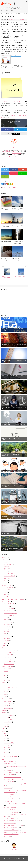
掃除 (5, 633)
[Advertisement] (9, 302)
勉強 (5, 735)
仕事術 (3, 645)
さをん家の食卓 (8, 770)
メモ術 (6, 724)
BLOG (5, 562)
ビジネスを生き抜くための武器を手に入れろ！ (13, 599)
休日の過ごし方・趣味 (7, 666)
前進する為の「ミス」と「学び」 (12, 820)
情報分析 (6, 578)
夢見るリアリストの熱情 (10, 823)
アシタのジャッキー (9, 781)
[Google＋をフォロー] (7, 184)
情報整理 (4, 712)
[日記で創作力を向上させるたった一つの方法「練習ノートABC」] (14, 543)
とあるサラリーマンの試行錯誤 (12, 772)
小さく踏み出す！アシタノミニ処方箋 (16, 19)
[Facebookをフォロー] (4, 184)
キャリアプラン (8, 703)
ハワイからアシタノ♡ (9, 809)
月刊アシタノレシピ (9, 661)
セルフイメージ (6, 187)
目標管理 (6, 752)
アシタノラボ (7, 788)
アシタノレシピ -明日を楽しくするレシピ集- (15, 858)
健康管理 (4, 682)
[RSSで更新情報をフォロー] (12, 184)
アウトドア (7, 668)
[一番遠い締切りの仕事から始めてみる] (6, 218)
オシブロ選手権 (8, 654)
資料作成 (6, 569)
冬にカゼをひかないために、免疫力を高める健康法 (14, 408)
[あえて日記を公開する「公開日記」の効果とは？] (14, 465)
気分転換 (6, 691)
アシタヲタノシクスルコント (11, 799)
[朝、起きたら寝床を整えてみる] (6, 251)
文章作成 (6, 566)
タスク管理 (7, 745)
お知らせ (4, 557)
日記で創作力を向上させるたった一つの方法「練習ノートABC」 (14, 548)
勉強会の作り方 (8, 564)
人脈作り (6, 705)
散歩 (5, 675)
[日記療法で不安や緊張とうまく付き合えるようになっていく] (14, 496)
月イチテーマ (7, 659)
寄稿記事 (4, 710)
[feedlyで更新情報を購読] (9, 184)
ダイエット (7, 685)
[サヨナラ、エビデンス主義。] (14, 527)
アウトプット (5, 559)
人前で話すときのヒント (10, 818)
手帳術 (6, 726)
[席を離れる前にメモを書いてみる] (6, 201)
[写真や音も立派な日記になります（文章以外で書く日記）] (14, 387)
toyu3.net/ (24, 159)
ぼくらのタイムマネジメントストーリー (14, 779)
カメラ (6, 671)
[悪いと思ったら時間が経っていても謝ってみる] (17, 201)
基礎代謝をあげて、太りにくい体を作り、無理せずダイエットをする (14, 345)
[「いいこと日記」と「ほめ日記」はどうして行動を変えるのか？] (14, 449)
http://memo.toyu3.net (16, 153)
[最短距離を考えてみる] (6, 234)
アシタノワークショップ (10, 652)
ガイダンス (5, 580)
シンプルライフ (8, 627)
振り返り (6, 749)
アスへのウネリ (8, 801)
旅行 (5, 677)
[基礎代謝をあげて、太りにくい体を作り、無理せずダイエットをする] (14, 340)
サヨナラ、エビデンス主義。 (9, 533)
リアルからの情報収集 (9, 576)
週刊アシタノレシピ (9, 664)
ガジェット (5, 582)
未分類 (3, 731)
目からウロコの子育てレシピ (11, 830)
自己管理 (6, 640)
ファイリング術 (8, 719)
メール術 (6, 590)
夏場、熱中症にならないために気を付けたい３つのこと (14, 361)
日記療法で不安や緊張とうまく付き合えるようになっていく (14, 501)
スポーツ (6, 673)
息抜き (6, 689)
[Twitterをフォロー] (2, 184)
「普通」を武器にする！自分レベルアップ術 (15, 766)
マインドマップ (8, 722)
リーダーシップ (8, 615)
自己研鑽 (4, 733)
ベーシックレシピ (6, 636)
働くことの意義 (8, 708)
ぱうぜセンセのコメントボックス (12, 777)
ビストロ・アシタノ (9, 657)
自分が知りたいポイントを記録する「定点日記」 (14, 424)
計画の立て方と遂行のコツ (10, 756)
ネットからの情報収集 (9, 573)
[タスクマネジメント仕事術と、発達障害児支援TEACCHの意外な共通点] (14, 512)
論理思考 (6, 619)
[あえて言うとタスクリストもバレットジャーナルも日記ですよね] (14, 480)
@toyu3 (6, 150)
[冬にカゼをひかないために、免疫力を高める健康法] (14, 402)
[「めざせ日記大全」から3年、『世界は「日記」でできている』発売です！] (14, 324)
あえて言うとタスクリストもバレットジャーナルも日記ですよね (14, 486)
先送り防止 (7, 747)
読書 (5, 738)
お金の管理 (7, 624)
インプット (5, 571)
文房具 (3, 728)
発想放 (6, 617)
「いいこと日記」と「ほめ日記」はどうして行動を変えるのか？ (14, 455)
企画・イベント (6, 647)
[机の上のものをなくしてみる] (17, 251)
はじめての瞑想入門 (9, 774)
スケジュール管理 (8, 743)
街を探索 (6, 680)
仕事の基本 (5, 643)
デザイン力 (7, 606)
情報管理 (6, 638)
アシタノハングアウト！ (10, 650)
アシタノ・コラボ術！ (9, 794)
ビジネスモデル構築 (9, 608)
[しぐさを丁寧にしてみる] (5, 173)
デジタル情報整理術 (9, 715)
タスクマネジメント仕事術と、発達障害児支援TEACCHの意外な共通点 (13, 517)
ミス (11, 187)
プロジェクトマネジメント (10, 613)
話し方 (6, 596)
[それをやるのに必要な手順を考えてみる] (17, 234)
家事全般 (6, 631)
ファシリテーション (9, 587)
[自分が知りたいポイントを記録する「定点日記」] (14, 418)
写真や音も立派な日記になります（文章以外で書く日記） (14, 392)
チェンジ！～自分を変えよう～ (12, 807)
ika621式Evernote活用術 (10, 763)
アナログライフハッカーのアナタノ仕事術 (14, 803)
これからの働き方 (8, 701)
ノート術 (6, 717)
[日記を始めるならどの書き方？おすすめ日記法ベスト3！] (14, 371)
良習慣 (14, 187)
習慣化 (6, 754)
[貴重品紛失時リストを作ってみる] (17, 218)
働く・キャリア (6, 698)
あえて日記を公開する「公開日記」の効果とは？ (14, 471)
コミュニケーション (7, 585)
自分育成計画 (7, 836)
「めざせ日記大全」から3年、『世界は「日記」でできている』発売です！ (13, 329)
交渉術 (6, 592)
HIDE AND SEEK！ (9, 761)
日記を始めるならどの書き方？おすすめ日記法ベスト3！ (14, 376)
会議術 (6, 594)
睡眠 (5, 694)
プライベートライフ (7, 622)
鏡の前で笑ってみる (16, 56)
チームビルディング (9, 603)
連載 (3, 759)
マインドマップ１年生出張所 (11, 812)
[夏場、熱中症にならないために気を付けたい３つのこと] (14, 355)
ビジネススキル (6, 601)
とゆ (20, 187)
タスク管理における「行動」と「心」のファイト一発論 (14, 439)
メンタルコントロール (9, 687)
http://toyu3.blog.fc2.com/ (8, 151)
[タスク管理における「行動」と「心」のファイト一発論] (14, 434)
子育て (6, 629)
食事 (5, 696)
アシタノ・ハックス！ (9, 796)
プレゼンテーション (9, 610)
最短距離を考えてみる (6, 241)
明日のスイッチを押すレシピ (11, 827)
